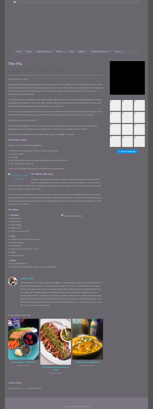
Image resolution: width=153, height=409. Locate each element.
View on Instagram (128, 151)
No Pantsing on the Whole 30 (23, 362)
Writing (59, 51)
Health (47, 72)
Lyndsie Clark (16, 72)
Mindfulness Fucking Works (88, 362)
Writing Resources (99, 51)
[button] (115, 105)
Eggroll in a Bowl (18, 178)
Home (19, 51)
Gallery (81, 51)
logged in (22, 388)
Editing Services (44, 51)
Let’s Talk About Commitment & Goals (55, 368)
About (118, 51)
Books (29, 51)
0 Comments (60, 72)
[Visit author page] (12, 281)
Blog (71, 51)
